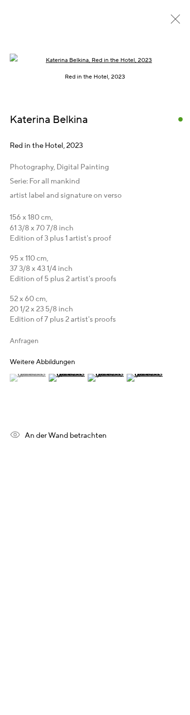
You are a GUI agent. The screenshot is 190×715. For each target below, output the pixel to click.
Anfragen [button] (24, 341)
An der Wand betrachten (66, 435)
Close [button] (173, 22)
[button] (28, 378)
